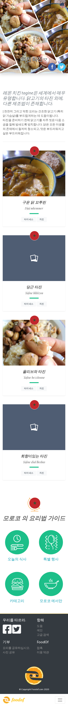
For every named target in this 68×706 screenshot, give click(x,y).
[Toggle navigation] (60, 700)
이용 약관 (43, 652)
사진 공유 (9, 652)
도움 (40, 626)
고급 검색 (43, 635)
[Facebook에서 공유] (52, 67)
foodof (18, 700)
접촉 (40, 648)
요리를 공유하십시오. (16, 648)
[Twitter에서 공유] (61, 67)
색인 (40, 630)
